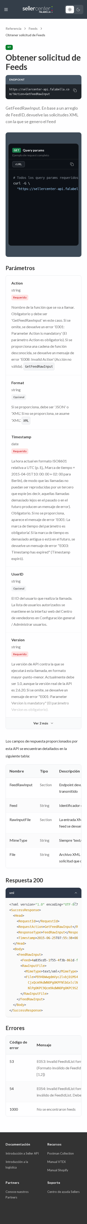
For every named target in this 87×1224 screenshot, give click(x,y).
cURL (18, 164)
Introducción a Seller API (22, 1153)
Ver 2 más (40, 723)
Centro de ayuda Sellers (63, 1192)
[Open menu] (6, 9)
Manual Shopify (57, 1170)
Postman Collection (60, 1153)
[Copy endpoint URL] (75, 90)
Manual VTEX (56, 1162)
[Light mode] (70, 9)
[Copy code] (72, 164)
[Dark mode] (78, 9)
